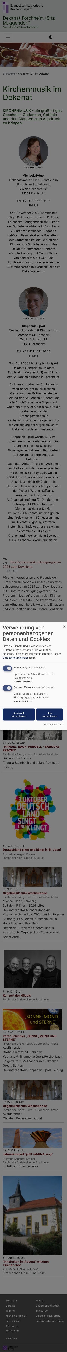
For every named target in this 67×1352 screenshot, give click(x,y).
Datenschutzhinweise (15, 657)
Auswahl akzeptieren (19, 714)
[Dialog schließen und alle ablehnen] (64, 624)
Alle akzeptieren (49, 714)
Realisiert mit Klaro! (53, 724)
